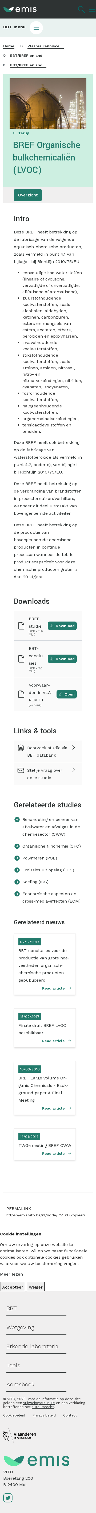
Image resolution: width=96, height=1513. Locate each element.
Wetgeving (20, 1327)
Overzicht (28, 194)
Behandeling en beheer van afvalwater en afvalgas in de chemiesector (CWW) (51, 827)
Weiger (36, 1287)
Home (8, 46)
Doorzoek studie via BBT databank (47, 751)
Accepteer (12, 1287)
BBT (11, 1308)
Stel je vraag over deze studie (44, 774)
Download (65, 626)
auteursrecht (43, 1407)
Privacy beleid (44, 1415)
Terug (23, 133)
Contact (70, 1415)
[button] (48, 27)
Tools (13, 1365)
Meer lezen (11, 1274)
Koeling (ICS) (35, 881)
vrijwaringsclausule (39, 1403)
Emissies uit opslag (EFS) (48, 869)
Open (70, 694)
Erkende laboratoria (32, 1346)
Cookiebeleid (14, 1415)
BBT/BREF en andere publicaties (40, 55)
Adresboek (20, 1384)
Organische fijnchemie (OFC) (51, 846)
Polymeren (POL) (39, 858)
